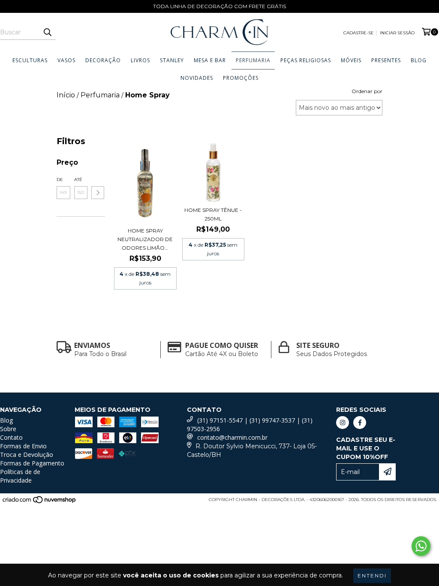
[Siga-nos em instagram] (342, 422)
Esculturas (30, 60)
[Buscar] (47, 32)
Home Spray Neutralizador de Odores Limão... (145, 239)
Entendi (372, 575)
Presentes (386, 60)
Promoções (241, 78)
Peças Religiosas (305, 60)
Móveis (351, 60)
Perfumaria (253, 60)
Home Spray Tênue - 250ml (213, 214)
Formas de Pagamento (32, 463)
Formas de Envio (23, 446)
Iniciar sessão (397, 33)
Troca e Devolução (26, 454)
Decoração (103, 60)
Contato (11, 437)
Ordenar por (367, 91)
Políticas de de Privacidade (20, 476)
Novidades (196, 78)
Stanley (172, 60)
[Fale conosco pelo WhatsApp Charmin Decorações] (421, 546)
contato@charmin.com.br (232, 437)
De (60, 179)
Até (78, 179)
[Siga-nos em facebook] (359, 422)
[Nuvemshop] (39, 502)
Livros (140, 60)
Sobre (8, 429)
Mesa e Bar (210, 60)
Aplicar (97, 192)
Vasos (66, 60)
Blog (419, 60)
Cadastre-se (358, 33)
